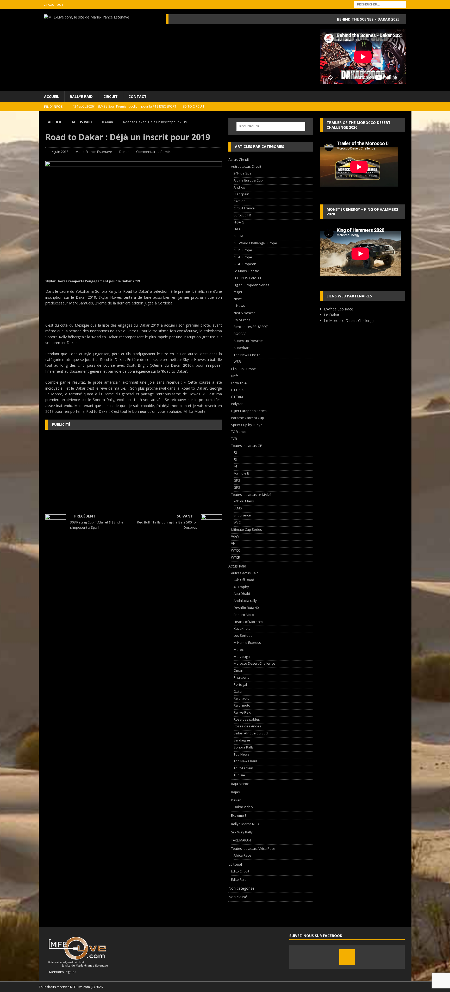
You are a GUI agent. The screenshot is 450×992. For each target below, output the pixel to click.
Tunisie (239, 775)
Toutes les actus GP (246, 445)
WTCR (235, 557)
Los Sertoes (243, 635)
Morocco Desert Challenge (254, 663)
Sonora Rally (244, 747)
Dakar (124, 151)
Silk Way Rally (242, 832)
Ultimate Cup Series (246, 529)
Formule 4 (238, 382)
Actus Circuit (238, 159)
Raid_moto (242, 705)
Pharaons (241, 677)
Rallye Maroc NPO (245, 823)
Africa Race (242, 855)
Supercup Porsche (248, 340)
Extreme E (239, 815)
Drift (234, 375)
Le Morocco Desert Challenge (349, 320)
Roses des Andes (247, 726)
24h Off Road (244, 579)
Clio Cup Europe (243, 368)
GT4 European (245, 263)
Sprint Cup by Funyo (246, 424)
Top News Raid (245, 761)
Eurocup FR (242, 215)
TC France (238, 431)
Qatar (238, 691)
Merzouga (242, 656)
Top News (241, 754)
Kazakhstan (243, 628)
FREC (237, 229)
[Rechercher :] (380, 4)
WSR (237, 361)
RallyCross (242, 319)
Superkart (241, 347)
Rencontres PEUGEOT (251, 326)
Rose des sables (247, 719)
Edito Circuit (240, 871)
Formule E (241, 473)
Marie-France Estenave (94, 151)
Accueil (51, 96)
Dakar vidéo (243, 806)
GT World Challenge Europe (255, 243)
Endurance (242, 515)
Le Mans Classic (246, 271)
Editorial (235, 864)
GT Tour (237, 396)
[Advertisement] (133, 471)
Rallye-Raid (242, 712)
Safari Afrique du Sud (251, 733)
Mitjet (238, 291)
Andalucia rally (245, 600)
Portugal (240, 684)
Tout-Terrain (243, 768)
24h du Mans (244, 501)
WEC (237, 522)
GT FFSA (237, 390)
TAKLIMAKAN (241, 840)
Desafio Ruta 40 (246, 607)
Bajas (235, 792)
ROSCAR (240, 333)
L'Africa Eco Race (338, 309)
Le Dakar (331, 314)
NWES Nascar (244, 312)
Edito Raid (239, 879)
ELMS (238, 508)
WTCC (235, 550)
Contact (137, 96)
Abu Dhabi (242, 593)
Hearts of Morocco (248, 621)
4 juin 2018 (60, 151)
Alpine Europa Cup (248, 180)
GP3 (237, 487)
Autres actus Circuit (246, 166)
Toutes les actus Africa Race (253, 848)
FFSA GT (240, 222)
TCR (234, 438)
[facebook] (347, 957)
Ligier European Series (251, 285)
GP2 (237, 480)
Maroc (238, 649)
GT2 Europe (243, 250)
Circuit (110, 96)
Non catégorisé (241, 888)
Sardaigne (242, 740)
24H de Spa (243, 173)
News (238, 298)
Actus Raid (82, 122)
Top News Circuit (247, 354)
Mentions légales (60, 971)
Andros (239, 187)
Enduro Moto (244, 614)
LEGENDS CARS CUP (249, 278)
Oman (238, 670)
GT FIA (238, 236)
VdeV (235, 536)
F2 (235, 452)
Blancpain (241, 194)
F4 (235, 466)
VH (233, 543)
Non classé (237, 896)
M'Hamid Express (247, 642)
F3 (235, 459)
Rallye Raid (81, 96)
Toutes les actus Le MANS (251, 494)
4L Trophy (241, 586)
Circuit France (244, 208)
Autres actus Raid (245, 573)
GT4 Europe (243, 257)
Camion (240, 201)
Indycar (237, 403)
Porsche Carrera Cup (247, 417)
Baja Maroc (240, 783)
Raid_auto (241, 698)
